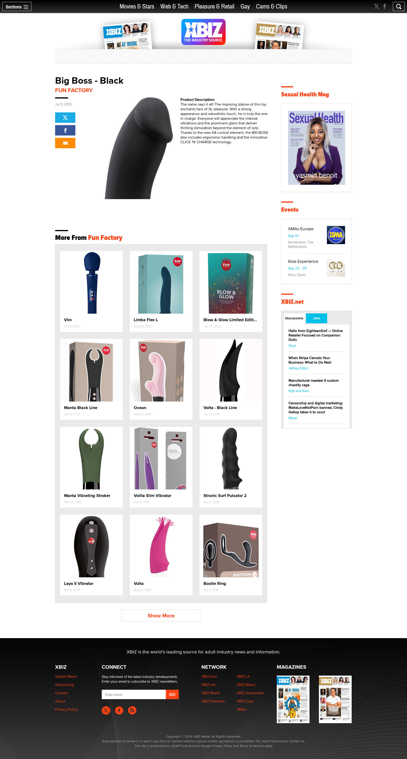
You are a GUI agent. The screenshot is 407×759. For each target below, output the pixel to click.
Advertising (64, 684)
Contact (61, 693)
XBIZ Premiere (213, 701)
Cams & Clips (271, 6)
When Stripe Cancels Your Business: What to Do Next (310, 360)
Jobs (316, 318)
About (60, 701)
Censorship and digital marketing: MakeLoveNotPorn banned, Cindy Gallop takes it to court (316, 408)
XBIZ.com (209, 676)
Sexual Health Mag (305, 94)
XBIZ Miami (246, 684)
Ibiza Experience (303, 261)
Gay (245, 6)
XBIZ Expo (245, 701)
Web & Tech (174, 6)
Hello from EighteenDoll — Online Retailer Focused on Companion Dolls (316, 335)
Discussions (294, 318)
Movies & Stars (137, 6)
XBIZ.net (292, 301)
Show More (161, 616)
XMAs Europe (300, 229)
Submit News (66, 676)
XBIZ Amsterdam (250, 693)
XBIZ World (210, 693)
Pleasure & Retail (214, 6)
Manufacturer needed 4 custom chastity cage (314, 383)
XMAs (241, 709)
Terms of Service (252, 745)
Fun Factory (74, 90)
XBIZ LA (243, 676)
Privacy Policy (66, 709)
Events (289, 209)
